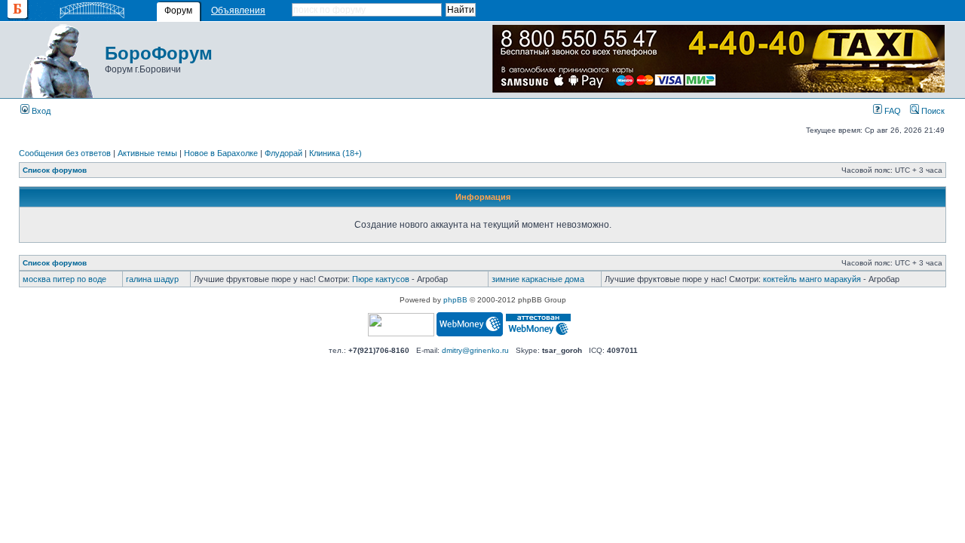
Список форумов (55, 170)
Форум (178, 10)
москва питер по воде (64, 279)
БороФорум (159, 53)
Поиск (932, 110)
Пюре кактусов (380, 279)
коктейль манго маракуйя (812, 279)
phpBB (455, 300)
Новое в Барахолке (221, 153)
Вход (40, 110)
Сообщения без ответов (65, 153)
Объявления (238, 10)
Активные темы (147, 153)
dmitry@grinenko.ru (475, 350)
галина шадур (152, 279)
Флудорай (283, 153)
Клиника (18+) (335, 153)
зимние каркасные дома (538, 279)
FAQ (891, 110)
